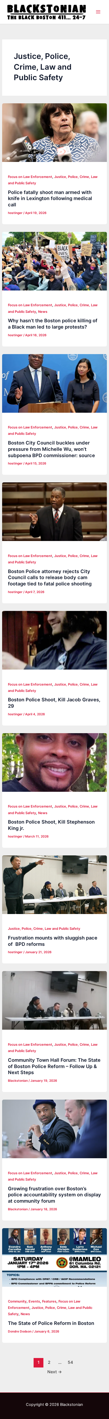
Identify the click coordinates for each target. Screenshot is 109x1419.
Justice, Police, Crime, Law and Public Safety (44, 929)
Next (54, 1371)
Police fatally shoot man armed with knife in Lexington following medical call (50, 198)
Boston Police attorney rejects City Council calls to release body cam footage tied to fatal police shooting (50, 577)
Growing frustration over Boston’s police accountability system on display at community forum (54, 1195)
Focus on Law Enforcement (30, 177)
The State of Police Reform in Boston (51, 1323)
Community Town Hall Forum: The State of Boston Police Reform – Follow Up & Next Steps (54, 1066)
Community (17, 1301)
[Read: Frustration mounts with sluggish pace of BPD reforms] (54, 884)
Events (34, 1301)
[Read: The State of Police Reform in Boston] (54, 1257)
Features (49, 1301)
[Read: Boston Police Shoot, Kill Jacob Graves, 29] (54, 640)
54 (70, 1362)
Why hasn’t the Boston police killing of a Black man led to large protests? (52, 324)
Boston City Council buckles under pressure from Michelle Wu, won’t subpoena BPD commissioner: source (51, 449)
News (42, 312)
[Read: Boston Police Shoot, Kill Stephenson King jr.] (54, 762)
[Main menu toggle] (98, 11)
